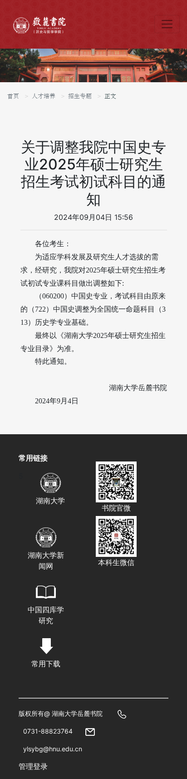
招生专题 (80, 96)
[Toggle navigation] (167, 24)
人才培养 (43, 96)
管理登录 (33, 766)
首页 (13, 96)
